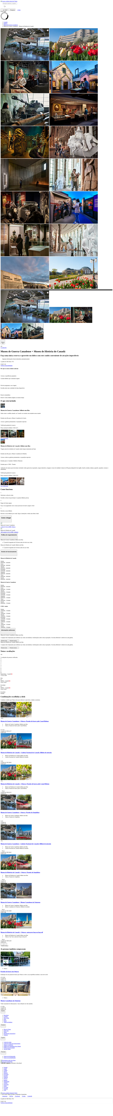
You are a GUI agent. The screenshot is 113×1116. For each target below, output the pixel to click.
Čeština (5, 1070)
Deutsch (6, 1073)
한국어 (5, 1078)
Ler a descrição (4, 438)
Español (6, 1075)
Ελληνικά (6, 1074)
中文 (5, 1090)
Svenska (6, 1088)
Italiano (5, 1080)
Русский (6, 1087)
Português (6, 1084)
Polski (5, 1086)
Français (6, 1077)
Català (5, 1069)
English (5, 1067)
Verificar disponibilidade (6, 365)
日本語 (5, 1083)
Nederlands (6, 1081)
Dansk (5, 1071)
